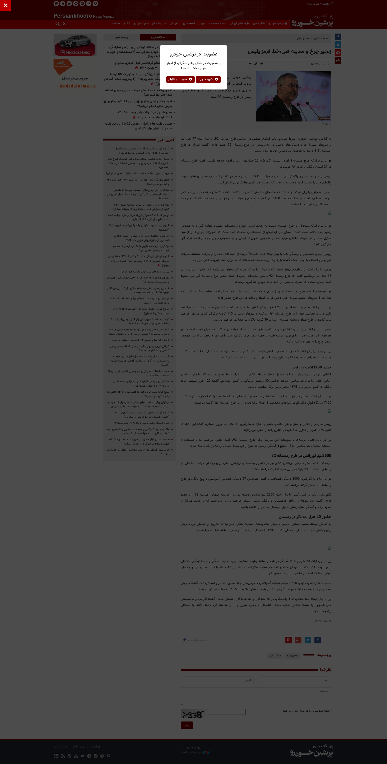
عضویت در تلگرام (178, 79)
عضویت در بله (206, 79)
